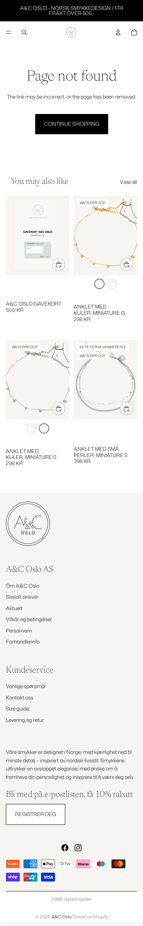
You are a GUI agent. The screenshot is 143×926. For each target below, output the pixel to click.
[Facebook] (64, 847)
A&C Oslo (61, 916)
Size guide (17, 708)
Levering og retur (25, 719)
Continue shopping (71, 123)
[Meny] (8, 32)
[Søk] (24, 32)
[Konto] (118, 32)
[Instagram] (78, 847)
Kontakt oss (19, 697)
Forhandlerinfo (23, 641)
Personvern (19, 630)
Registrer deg (35, 814)
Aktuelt (14, 607)
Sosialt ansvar (22, 596)
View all (128, 181)
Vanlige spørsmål (25, 686)
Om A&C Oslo (22, 585)
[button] (99, 284)
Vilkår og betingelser (29, 619)
